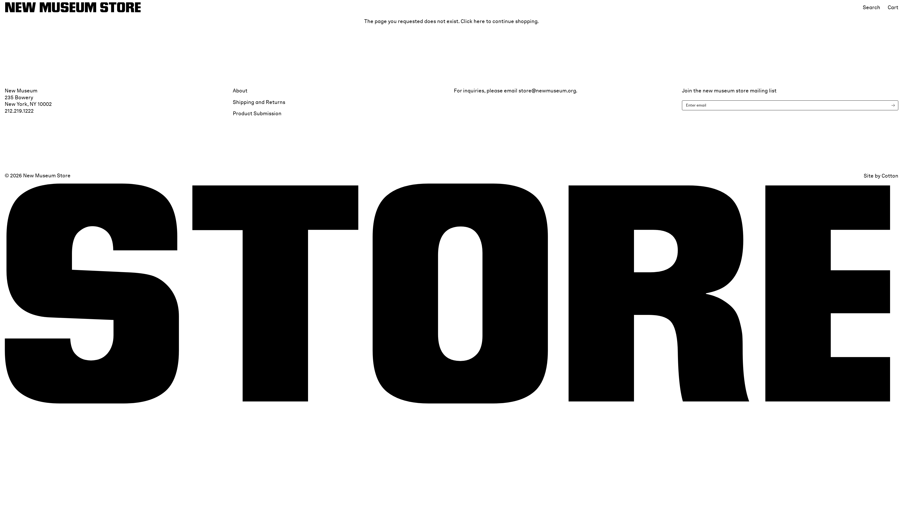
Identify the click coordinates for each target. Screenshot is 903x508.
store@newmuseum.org (547, 90)
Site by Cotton (881, 176)
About (240, 90)
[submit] (894, 105)
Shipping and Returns (259, 102)
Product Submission (257, 113)
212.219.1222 (19, 111)
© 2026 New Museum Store (38, 175)
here (479, 21)
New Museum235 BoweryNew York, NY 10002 (28, 97)
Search (871, 7)
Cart (893, 7)
